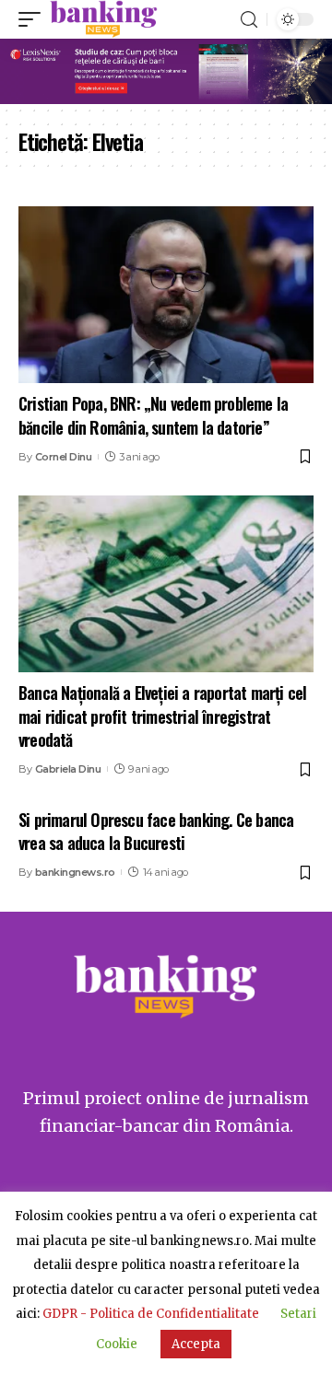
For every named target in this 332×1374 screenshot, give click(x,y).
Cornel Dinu (63, 456)
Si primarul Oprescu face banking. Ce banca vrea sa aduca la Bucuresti (155, 831)
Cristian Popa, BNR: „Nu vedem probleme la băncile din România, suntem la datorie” (153, 414)
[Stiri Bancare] (104, 19)
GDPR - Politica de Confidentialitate (150, 1314)
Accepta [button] (196, 1344)
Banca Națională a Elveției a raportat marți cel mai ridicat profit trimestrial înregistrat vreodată (162, 716)
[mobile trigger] (34, 19)
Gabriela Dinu (68, 769)
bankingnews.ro (75, 872)
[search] (249, 20)
